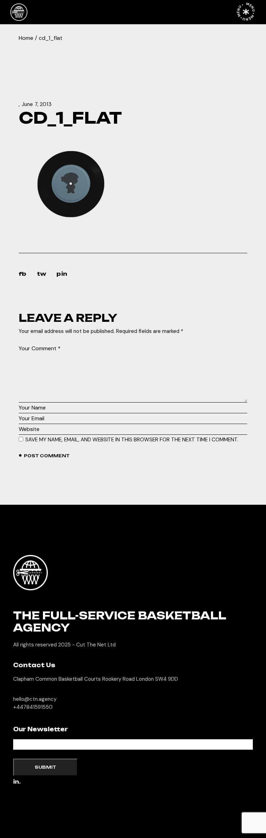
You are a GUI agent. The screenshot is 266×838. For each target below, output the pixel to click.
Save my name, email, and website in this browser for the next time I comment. (131, 439)
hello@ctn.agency (34, 699)
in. (17, 782)
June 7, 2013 (37, 104)
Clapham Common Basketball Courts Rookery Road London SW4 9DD (95, 679)
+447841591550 (33, 707)
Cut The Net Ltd (96, 644)
